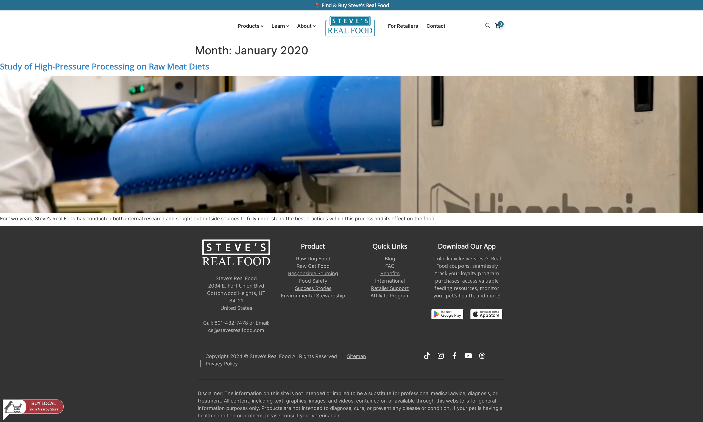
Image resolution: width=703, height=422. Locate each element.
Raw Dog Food (313, 258)
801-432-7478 (231, 323)
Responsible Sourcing (313, 273)
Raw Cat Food (313, 266)
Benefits (390, 273)
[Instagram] (441, 356)
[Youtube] (468, 356)
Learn (278, 26)
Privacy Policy (222, 364)
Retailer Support (390, 288)
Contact (435, 26)
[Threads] (482, 356)
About (304, 26)
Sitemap (356, 356)
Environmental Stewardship (313, 296)
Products (249, 26)
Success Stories (313, 288)
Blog (390, 258)
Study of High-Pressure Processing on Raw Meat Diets (104, 66)
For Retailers (403, 26)
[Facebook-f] (454, 356)
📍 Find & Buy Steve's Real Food (351, 5)
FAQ (390, 266)
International (390, 281)
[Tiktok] (427, 356)
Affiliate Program (390, 296)
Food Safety (313, 281)
